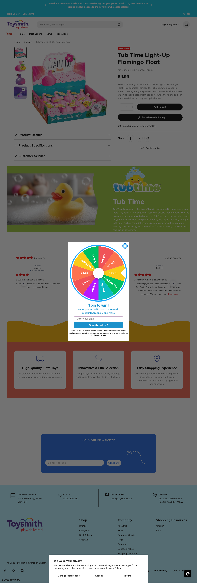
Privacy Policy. (113, 568)
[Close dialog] (125, 245)
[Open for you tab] (187, 573)
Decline (127, 575)
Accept (99, 575)
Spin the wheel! (98, 325)
